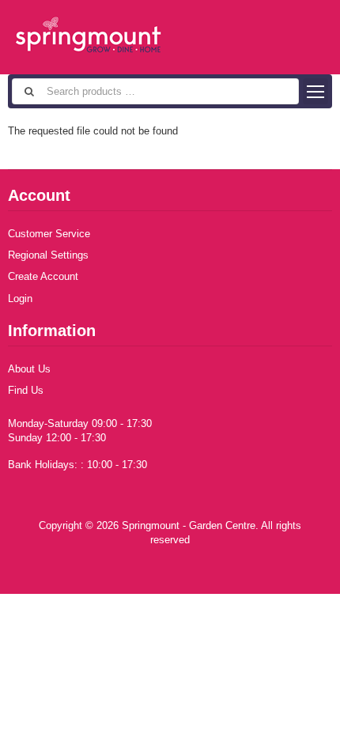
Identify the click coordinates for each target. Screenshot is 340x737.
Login (20, 298)
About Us (29, 369)
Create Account (43, 276)
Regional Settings (48, 255)
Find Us (25, 390)
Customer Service (49, 234)
